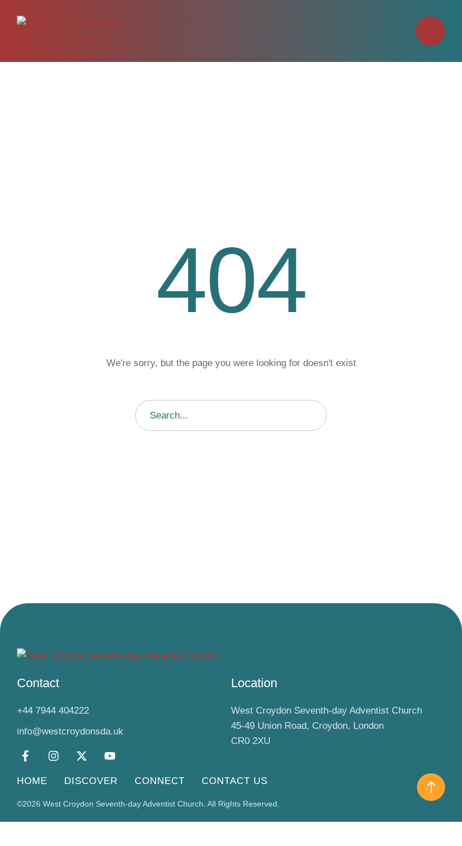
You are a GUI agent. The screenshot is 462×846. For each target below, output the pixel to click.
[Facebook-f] (25, 756)
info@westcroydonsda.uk (70, 731)
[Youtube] (109, 756)
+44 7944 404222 (53, 710)
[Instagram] (53, 756)
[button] (430, 31)
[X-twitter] (81, 756)
